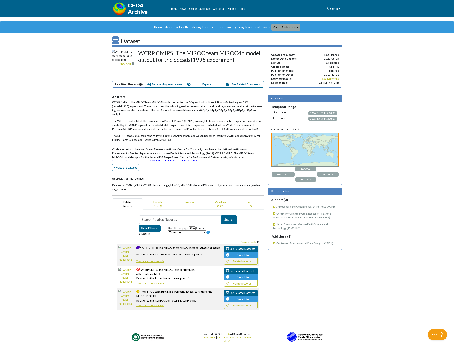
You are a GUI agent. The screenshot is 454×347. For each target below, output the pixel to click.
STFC (227, 333)
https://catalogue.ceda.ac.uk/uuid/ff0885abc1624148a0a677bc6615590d (156, 161)
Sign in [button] (334, 8)
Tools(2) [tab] (250, 204)
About (173, 8)
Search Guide (248, 242)
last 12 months (330, 78)
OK (275, 27)
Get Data (218, 8)
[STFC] (305, 336)
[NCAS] (149, 337)
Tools (242, 8)
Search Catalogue (199, 8)
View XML (125, 63)
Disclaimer (222, 337)
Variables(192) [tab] (220, 204)
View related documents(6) (150, 305)
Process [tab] (189, 202)
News (183, 8)
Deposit (231, 8)
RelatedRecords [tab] (127, 204)
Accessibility (209, 337)
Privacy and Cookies (240, 337)
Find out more (290, 27)
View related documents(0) (150, 261)
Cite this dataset (127, 167)
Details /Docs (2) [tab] (158, 204)
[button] (165, 84)
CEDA (227, 340)
